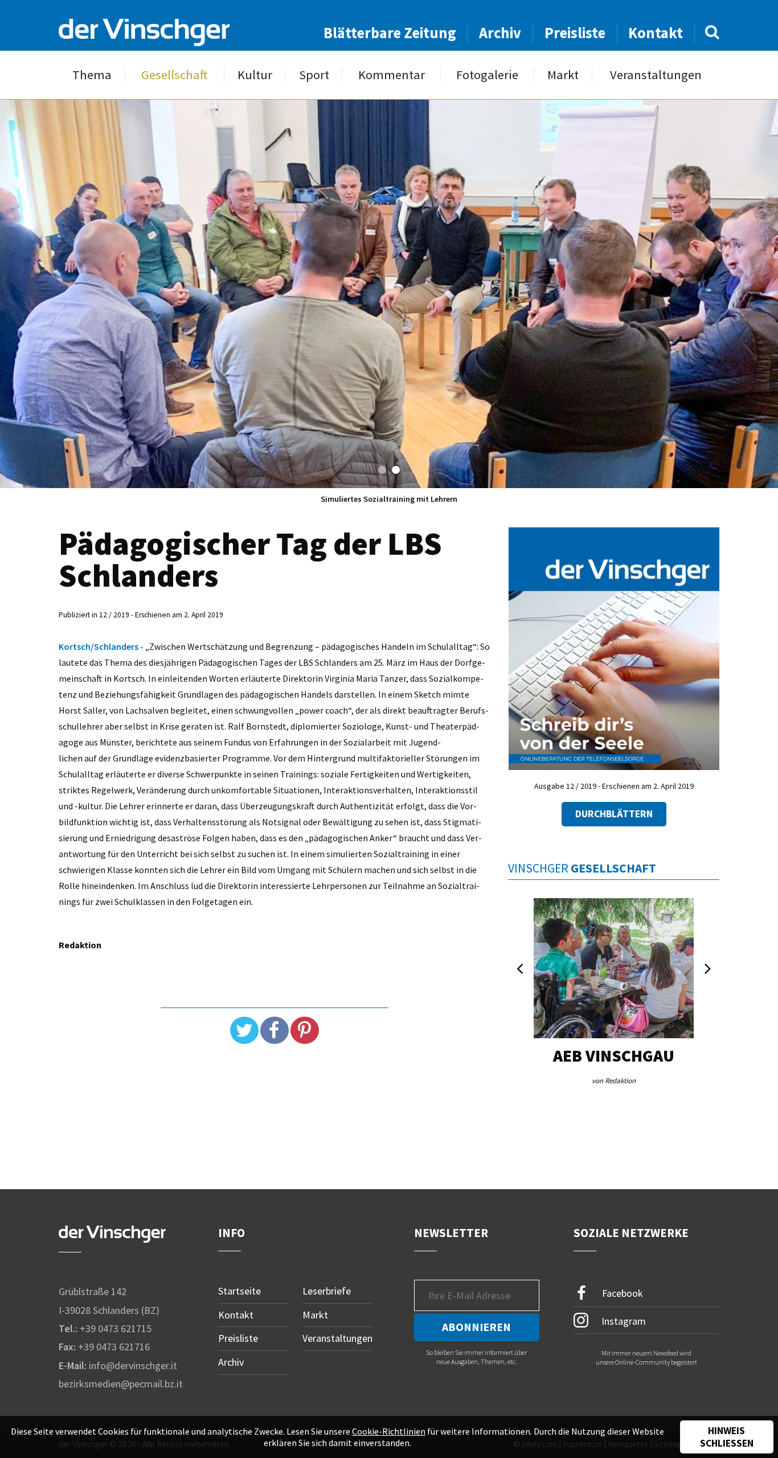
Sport (314, 75)
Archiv (500, 32)
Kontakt (655, 32)
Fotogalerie (487, 75)
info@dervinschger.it (133, 1365)
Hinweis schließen (727, 1436)
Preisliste (574, 32)
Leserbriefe (326, 1290)
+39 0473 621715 (115, 1328)
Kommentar (391, 75)
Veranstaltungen (656, 75)
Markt (563, 75)
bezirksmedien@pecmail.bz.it (121, 1383)
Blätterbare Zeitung (390, 32)
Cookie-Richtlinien (388, 1431)
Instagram (622, 1320)
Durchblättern (614, 814)
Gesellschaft (174, 75)
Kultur (255, 75)
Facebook (621, 1293)
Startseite (239, 1290)
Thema (92, 75)
